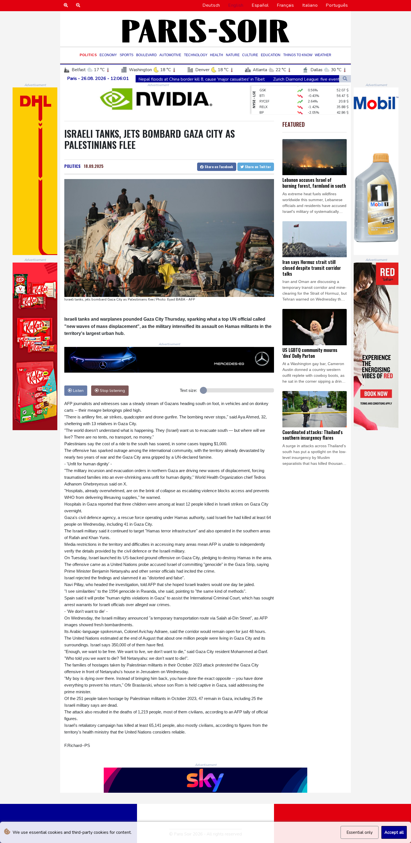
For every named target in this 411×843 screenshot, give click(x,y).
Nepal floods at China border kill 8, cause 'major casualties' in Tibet (152, 79)
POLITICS (72, 166)
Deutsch (211, 5)
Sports (126, 55)
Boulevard (146, 55)
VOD (263, 110)
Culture (250, 55)
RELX (263, 98)
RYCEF (264, 93)
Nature (233, 55)
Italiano (310, 5)
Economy (108, 55)
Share (218, 166)
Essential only (359, 832)
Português (337, 5)
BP (261, 104)
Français (285, 5)
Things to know (297, 55)
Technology (195, 55)
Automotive (170, 55)
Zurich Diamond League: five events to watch (267, 79)
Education (270, 55)
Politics (88, 55)
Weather (323, 55)
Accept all (394, 832)
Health (216, 55)
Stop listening (112, 390)
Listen (78, 390)
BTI (261, 87)
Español (260, 5)
